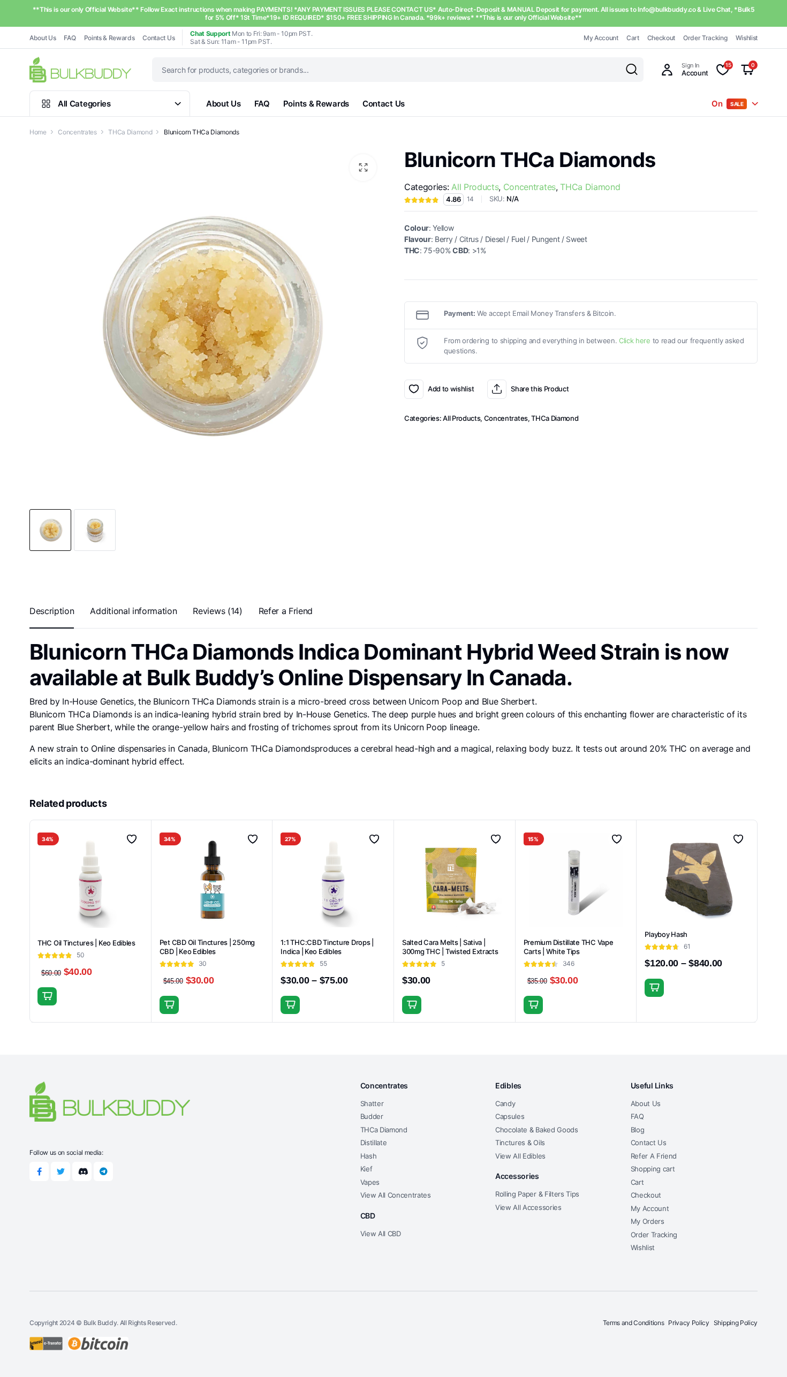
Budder (371, 1116)
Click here (634, 340)
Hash (368, 1156)
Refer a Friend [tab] (286, 611)
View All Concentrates (395, 1195)
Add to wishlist (413, 389)
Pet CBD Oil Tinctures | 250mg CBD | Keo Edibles (207, 947)
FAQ (69, 38)
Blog (638, 1129)
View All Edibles (520, 1156)
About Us (42, 38)
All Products (474, 186)
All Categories (84, 104)
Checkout (661, 38)
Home (38, 132)
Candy (505, 1103)
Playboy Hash (666, 934)
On (728, 104)
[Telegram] (103, 1171)
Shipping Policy (736, 1323)
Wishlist (747, 38)
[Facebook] (39, 1171)
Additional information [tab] (133, 611)
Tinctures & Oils (520, 1142)
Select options (47, 996)
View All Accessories (528, 1207)
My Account (601, 38)
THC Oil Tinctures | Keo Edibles (86, 943)
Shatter (372, 1103)
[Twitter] (60, 1171)
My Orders (647, 1221)
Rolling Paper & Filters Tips (537, 1194)
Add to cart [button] (169, 1005)
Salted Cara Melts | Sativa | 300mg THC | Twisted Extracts (450, 947)
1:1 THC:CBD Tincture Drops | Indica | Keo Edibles (327, 947)
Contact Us (158, 38)
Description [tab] (51, 611)
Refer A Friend (654, 1156)
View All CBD (380, 1233)
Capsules (509, 1116)
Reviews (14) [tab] (217, 611)
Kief (366, 1168)
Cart (632, 38)
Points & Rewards (109, 38)
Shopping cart (653, 1168)
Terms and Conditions (633, 1323)
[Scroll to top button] (763, 1353)
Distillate (373, 1142)
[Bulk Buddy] (80, 69)
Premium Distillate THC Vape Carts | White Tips (569, 947)
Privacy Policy (688, 1323)
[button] (363, 167)
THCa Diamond (130, 132)
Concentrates (77, 132)
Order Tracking (705, 38)
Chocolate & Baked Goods (536, 1129)
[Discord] (82, 1171)
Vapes (370, 1182)
